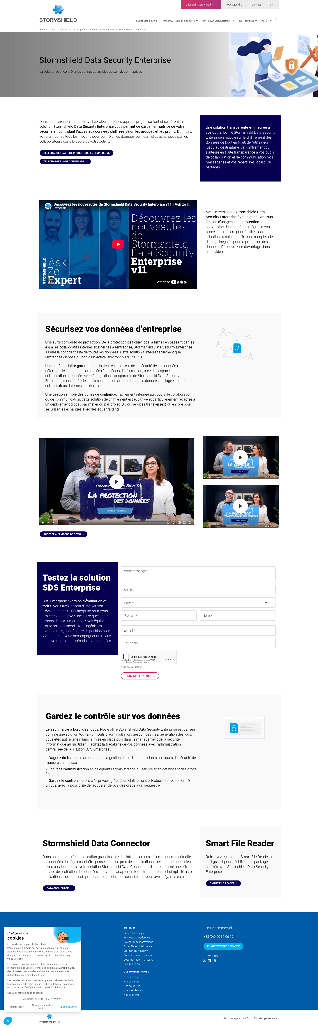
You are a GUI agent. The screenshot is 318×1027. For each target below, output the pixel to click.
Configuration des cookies (42, 1007)
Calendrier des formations (138, 941)
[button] (7, 1020)
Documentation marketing (138, 959)
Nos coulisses (131, 981)
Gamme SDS (124, 29)
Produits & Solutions (58, 29)
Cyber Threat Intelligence (138, 946)
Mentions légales (232, 1018)
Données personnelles (266, 1018)
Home (42, 29)
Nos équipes (131, 977)
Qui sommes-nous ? (136, 971)
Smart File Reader (222, 883)
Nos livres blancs (133, 990)
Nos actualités (132, 985)
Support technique (134, 933)
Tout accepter (68, 1006)
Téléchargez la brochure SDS (63, 161)
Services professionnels (137, 937)
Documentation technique (138, 955)
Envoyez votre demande (223, 946)
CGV (247, 1018)
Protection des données (103, 29)
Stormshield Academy (136, 950)
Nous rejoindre (233, 4)
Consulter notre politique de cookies (25, 993)
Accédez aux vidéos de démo (62, 534)
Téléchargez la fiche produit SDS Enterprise (74, 153)
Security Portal (132, 964)
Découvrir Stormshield (198, 4)
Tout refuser (17, 1006)
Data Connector (58, 888)
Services (130, 927)
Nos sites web (131, 994)
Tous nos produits (80, 29)
